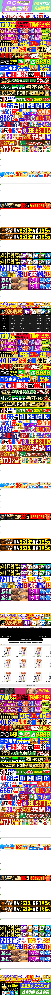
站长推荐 (4, 320)
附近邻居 (13, 320)
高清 (40, 636)
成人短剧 (30, 331)
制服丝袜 (48, 318)
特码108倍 (25, 642)
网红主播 (22, 315)
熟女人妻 (22, 328)
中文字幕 (22, 318)
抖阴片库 (4, 328)
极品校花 (39, 331)
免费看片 (4, 331)
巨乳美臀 (30, 318)
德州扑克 (30, 323)
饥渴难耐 (22, 320)
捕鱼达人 (13, 323)
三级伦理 (13, 318)
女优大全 (48, 326)
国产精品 (13, 315)
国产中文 (13, 331)
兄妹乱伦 (22, 331)
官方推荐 (4, 323)
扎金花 (47, 323)
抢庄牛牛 (22, 323)
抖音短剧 (13, 326)
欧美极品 (48, 315)
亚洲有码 (39, 315)
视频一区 (4, 315)
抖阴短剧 (48, 331)
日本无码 (30, 315)
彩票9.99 (39, 323)
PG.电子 (37, 642)
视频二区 (4, 318)
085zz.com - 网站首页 (11, 20)
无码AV (4, 326)
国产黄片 (13, 328)
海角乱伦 (48, 328)
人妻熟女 (39, 318)
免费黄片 (30, 328)
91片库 (39, 326)
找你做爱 (30, 320)
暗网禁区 (39, 328)
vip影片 (14, 642)
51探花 (30, 326)
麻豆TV (21, 326)
